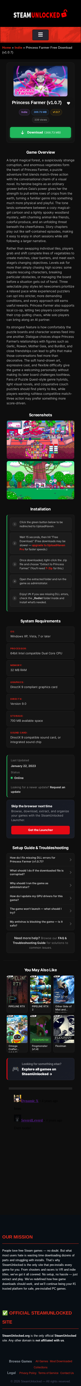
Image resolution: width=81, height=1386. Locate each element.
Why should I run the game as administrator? (29, 885)
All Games (42, 1361)
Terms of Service (48, 1373)
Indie (18, 47)
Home (6, 47)
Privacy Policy (27, 1373)
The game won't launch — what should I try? (35, 910)
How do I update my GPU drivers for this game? (36, 898)
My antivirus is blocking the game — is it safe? (36, 923)
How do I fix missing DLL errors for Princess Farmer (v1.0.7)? (32, 859)
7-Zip (49, 568)
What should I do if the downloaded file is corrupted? (37, 872)
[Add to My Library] (68, 103)
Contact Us (67, 1373)
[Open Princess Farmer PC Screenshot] (40, 439)
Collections (40, 1367)
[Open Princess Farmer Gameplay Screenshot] (40, 480)
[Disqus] (40, 1149)
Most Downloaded (61, 1361)
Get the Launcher (40, 830)
